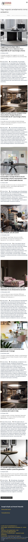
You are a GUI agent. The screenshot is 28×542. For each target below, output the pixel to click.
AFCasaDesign (22, 63)
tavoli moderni (23, 80)
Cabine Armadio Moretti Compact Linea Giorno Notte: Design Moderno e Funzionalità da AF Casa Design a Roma (13, 115)
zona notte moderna (19, 143)
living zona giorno (7, 74)
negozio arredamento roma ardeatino (9, 76)
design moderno (17, 68)
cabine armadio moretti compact (13, 136)
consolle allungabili (15, 483)
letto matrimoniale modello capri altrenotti (13, 314)
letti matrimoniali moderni (18, 312)
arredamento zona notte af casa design (15, 133)
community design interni (7, 367)
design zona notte (22, 429)
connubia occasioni (5, 369)
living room (14, 371)
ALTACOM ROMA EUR (5, 483)
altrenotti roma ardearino (7, 304)
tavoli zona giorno (5, 376)
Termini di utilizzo (21, 538)
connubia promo (14, 369)
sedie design (18, 374)
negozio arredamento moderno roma (15, 249)
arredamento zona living (8, 67)
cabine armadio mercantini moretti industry (17, 426)
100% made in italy (18, 421)
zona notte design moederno (7, 143)
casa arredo (19, 246)
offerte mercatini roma (20, 434)
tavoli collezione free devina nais (12, 78)
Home (3, 61)
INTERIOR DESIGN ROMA (16, 139)
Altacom (2, 192)
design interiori (7, 309)
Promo (9, 243)
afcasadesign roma (5, 302)
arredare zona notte (15, 134)
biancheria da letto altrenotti (10, 307)
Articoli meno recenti (6, 497)
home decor (11, 70)
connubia (3, 247)
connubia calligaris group (19, 367)
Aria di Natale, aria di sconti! (10, 232)
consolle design (22, 484)
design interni (9, 68)
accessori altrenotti (15, 300)
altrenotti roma (22, 303)
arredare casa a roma (17, 366)
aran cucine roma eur (5, 245)
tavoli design (24, 374)
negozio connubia (10, 374)
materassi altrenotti (5, 316)
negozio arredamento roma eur (13, 317)
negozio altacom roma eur (18, 488)
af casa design (14, 61)
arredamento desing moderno (18, 245)
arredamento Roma (5, 131)
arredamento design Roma (7, 130)
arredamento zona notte (21, 423)
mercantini (10, 431)
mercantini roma (4, 433)
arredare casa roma (5, 134)
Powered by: (4, 536)
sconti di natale (8, 253)
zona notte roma (18, 436)
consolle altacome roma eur (11, 484)
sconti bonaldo (16, 252)
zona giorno (12, 376)
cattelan (25, 246)
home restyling (18, 70)
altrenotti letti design (15, 302)
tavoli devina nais (16, 80)
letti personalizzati (9, 313)
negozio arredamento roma (18, 74)
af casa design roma (13, 63)
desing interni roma (10, 247)
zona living (3, 81)
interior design (13, 310)
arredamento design (14, 64)
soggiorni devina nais (17, 77)
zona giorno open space (6, 377)
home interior (10, 430)
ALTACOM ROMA (15, 192)
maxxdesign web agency (14, 536)
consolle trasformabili (10, 487)
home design (7, 310)
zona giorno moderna (15, 201)
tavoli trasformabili (5, 201)
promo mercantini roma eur (7, 436)
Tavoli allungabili (16, 199)
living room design (7, 73)
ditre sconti (18, 247)
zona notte (24, 142)
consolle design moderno (6, 486)
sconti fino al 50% (17, 253)
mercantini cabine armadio (19, 431)
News (6, 61)
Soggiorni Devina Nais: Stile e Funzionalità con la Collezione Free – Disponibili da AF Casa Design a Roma (13, 49)
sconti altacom (9, 252)
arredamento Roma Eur (15, 131)
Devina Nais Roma (6, 509)
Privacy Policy (11, 538)
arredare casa (17, 67)
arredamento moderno (12, 65)
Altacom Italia (8, 192)
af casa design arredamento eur (18, 127)
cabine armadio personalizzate (20, 427)
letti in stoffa (21, 310)
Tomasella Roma (5, 513)
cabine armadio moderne (6, 427)
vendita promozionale (11, 255)
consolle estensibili (17, 486)
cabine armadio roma (17, 137)
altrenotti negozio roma (13, 303)
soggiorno (14, 491)
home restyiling (17, 430)
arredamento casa (5, 64)
